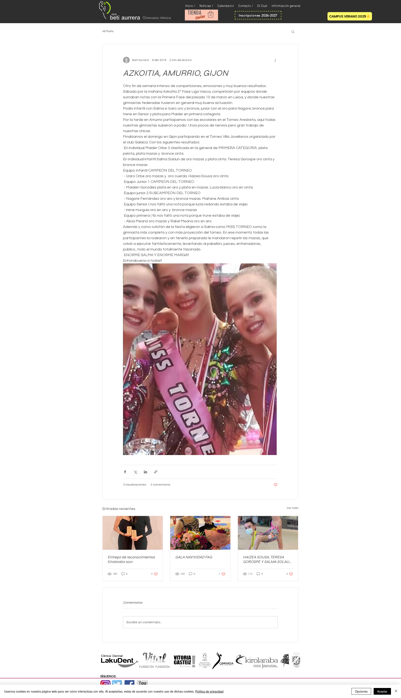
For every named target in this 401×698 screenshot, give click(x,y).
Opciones (361, 691)
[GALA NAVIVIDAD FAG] (200, 533)
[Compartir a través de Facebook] (125, 472)
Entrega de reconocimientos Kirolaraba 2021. (131, 559)
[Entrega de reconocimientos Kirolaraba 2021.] (133, 533)
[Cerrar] (395, 691)
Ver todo (292, 508)
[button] (210, 14)
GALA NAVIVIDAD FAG (193, 557)
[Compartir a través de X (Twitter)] (135, 472)
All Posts (107, 31)
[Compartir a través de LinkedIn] (145, 472)
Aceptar (382, 691)
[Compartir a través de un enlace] (156, 472)
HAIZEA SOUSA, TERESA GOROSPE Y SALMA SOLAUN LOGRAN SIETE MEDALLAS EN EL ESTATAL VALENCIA (267, 559)
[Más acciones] (275, 60)
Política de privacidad (209, 691)
